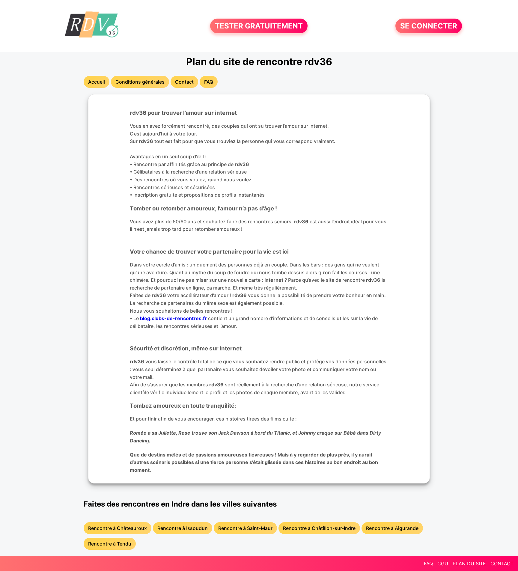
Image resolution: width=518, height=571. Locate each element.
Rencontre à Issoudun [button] (182, 528)
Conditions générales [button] (140, 82)
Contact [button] (184, 82)
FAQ (428, 564)
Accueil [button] (96, 82)
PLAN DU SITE (469, 564)
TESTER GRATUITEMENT (259, 26)
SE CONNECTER (428, 26)
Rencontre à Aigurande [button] (392, 528)
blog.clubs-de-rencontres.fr (173, 318)
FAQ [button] (208, 82)
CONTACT (502, 564)
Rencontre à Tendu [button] (109, 544)
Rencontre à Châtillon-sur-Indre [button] (319, 528)
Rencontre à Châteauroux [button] (117, 528)
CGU (442, 564)
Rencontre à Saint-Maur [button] (245, 528)
